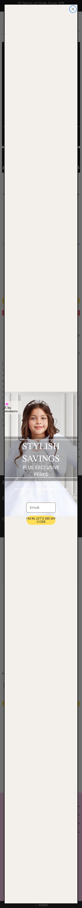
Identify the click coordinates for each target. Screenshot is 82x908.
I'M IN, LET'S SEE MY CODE (41, 520)
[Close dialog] (72, 9)
